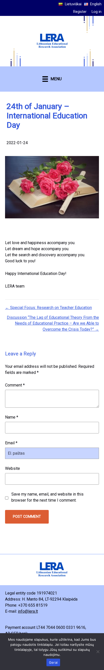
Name (11, 417)
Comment (15, 385)
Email (11, 443)
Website (12, 468)
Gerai (53, 662)
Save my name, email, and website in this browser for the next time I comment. (47, 497)
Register (80, 12)
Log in (96, 12)
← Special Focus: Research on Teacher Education (48, 307)
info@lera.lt (28, 611)
